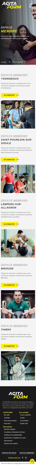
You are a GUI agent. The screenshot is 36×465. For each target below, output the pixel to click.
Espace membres (27, 453)
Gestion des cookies (11, 443)
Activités (7, 418)
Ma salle (7, 415)
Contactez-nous (9, 453)
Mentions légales (9, 429)
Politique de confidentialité (13, 435)
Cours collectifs (25, 415)
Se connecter (9, 95)
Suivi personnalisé (10, 420)
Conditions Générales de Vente (14, 432)
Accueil (4, 62)
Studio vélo (24, 423)
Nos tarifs (7, 423)
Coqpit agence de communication (24, 463)
